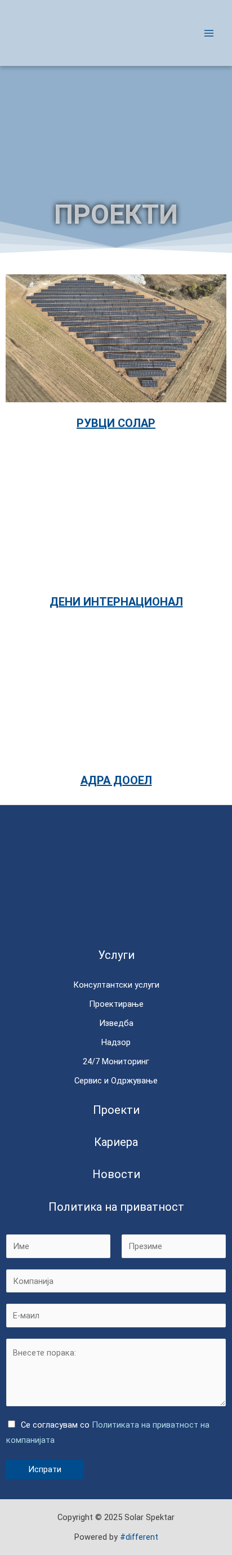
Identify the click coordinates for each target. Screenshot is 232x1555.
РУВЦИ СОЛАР (116, 423)
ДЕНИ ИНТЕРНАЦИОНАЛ (116, 601)
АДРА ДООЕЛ (116, 780)
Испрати (44, 1469)
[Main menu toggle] (209, 33)
